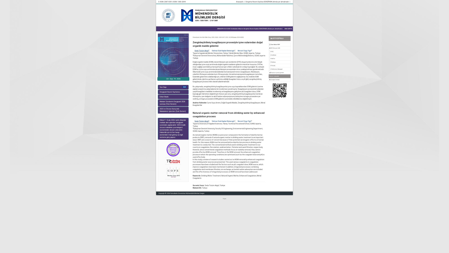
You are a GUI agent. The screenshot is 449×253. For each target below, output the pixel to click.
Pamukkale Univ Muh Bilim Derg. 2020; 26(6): (205, 37)
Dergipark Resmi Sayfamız (170, 92)
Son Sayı (173, 87)
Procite (273, 65)
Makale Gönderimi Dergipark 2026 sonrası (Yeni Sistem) (172, 102)
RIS (272, 51)
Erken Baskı (164, 97)
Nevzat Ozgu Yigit (244, 51)
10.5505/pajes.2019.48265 (236, 37)
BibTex (273, 58)
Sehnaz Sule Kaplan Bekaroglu (223, 51)
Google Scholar (275, 79)
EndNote (273, 55)
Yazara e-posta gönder (277, 72)
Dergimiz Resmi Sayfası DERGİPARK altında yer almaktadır (268, 2)
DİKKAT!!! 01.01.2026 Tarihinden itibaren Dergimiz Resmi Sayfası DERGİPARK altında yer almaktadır (250, 29)
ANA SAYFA (288, 29)
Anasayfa (240, 2)
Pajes (224, 198)
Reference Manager (277, 69)
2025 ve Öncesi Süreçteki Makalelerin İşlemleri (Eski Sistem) (173, 110)
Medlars (273, 62)
